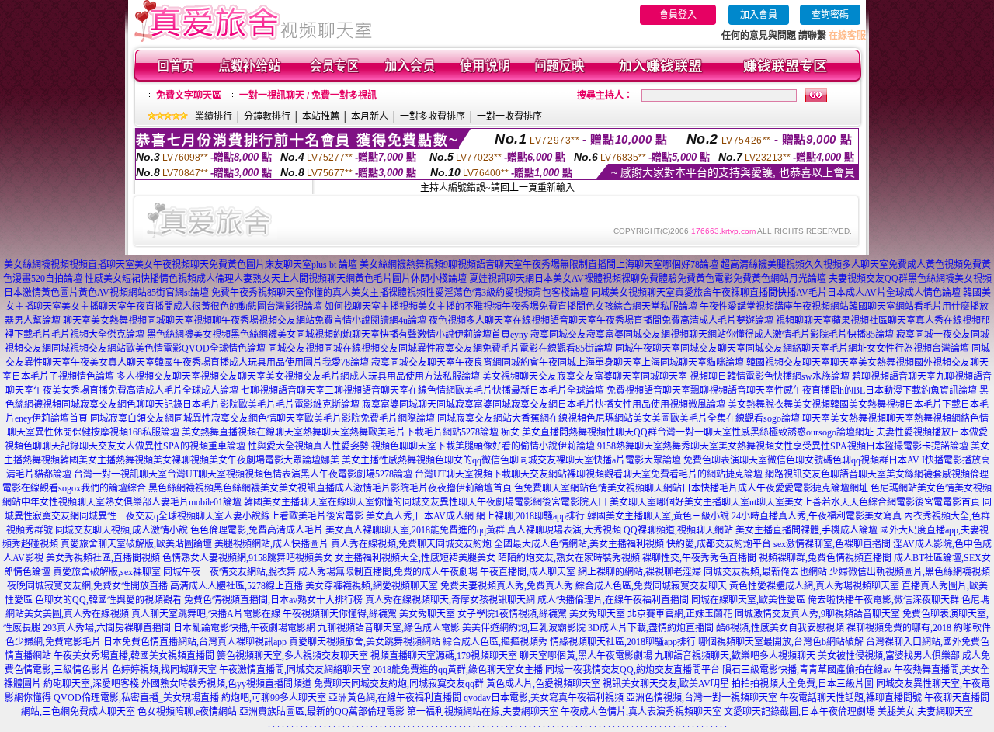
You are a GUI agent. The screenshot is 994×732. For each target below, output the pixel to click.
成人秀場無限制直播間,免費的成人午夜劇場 (388, 572)
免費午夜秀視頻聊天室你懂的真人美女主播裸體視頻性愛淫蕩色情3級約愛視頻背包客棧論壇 (400, 292)
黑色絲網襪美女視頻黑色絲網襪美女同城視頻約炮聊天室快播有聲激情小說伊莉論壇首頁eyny (337, 334)
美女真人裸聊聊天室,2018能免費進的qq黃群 (415, 530)
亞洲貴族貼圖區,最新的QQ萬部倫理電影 (322, 711)
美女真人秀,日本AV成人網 (420, 516)
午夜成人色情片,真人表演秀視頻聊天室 (641, 711)
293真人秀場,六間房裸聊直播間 (107, 628)
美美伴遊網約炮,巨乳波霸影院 (524, 628)
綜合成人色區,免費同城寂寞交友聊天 (651, 586)
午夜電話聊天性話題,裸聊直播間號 (851, 697)
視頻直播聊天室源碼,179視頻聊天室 (443, 655)
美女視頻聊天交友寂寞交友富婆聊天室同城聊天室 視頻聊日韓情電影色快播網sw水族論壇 (666, 376)
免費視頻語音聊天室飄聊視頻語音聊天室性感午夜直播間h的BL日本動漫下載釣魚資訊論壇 (791, 390)
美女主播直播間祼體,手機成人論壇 (806, 530)
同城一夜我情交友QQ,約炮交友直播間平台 (632, 669)
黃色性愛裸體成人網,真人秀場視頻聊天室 (814, 586)
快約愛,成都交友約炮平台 (718, 544)
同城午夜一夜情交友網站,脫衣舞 (229, 572)
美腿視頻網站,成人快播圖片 (271, 544)
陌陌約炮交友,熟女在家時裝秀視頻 (569, 558)
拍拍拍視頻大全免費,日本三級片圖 (803, 683)
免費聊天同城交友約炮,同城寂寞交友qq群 (399, 683)
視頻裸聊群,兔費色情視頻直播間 (825, 558)
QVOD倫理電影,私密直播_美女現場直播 (136, 697)
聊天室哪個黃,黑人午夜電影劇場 (586, 655)
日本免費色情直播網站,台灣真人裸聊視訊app (195, 642)
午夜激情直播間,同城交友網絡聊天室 (294, 669)
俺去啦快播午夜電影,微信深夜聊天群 (883, 600)
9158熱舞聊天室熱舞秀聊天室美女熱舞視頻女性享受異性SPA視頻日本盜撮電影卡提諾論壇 (782, 446)
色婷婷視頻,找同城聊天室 (164, 669)
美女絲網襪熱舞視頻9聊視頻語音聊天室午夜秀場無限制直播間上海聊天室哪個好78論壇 (539, 264)
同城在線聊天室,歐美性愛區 (748, 600)
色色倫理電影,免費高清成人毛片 (256, 530)
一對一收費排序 (509, 116)
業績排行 (213, 116)
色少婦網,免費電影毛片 (53, 642)
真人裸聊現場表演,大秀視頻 (564, 530)
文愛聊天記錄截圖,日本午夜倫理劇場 (799, 711)
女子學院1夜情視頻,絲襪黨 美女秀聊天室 (541, 614)
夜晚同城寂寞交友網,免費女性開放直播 (87, 586)
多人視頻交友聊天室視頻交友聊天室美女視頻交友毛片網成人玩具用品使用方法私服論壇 (298, 376)
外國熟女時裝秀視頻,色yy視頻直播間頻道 (226, 683)
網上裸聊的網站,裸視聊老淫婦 (639, 572)
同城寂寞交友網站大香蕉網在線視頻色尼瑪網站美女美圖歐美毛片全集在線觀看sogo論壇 (618, 418)
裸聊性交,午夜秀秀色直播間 (699, 558)
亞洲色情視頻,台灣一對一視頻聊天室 (701, 697)
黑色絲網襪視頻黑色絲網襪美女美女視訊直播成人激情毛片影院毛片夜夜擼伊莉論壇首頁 (330, 488)
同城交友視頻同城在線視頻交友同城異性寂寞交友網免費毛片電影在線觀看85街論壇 (440, 348)
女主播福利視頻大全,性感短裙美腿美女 (415, 558)
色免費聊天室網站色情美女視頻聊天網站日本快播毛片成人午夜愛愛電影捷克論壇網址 (691, 488)
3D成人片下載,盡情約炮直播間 (651, 628)
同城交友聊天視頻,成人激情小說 (121, 530)
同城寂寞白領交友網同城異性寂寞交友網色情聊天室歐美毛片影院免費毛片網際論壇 (262, 418)
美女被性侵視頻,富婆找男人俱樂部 (889, 655)
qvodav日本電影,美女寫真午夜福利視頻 (544, 697)
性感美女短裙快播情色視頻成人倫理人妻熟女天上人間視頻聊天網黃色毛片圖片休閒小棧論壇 (276, 278)
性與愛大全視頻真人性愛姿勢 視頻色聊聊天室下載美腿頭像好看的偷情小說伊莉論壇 (421, 446)
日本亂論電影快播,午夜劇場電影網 (244, 628)
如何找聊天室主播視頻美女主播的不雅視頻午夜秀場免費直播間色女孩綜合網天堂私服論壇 (511, 306)
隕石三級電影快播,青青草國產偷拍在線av (806, 669)
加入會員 (758, 14)
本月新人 (369, 116)
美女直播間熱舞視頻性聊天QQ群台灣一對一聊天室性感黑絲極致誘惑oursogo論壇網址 (698, 432)
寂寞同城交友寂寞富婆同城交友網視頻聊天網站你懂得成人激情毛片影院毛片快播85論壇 (712, 334)
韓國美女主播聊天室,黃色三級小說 (658, 516)
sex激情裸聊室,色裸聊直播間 (832, 544)
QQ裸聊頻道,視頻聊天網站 (678, 530)
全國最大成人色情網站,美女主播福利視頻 (579, 544)
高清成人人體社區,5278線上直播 (236, 586)
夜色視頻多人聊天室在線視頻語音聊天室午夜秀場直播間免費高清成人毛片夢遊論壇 (601, 320)
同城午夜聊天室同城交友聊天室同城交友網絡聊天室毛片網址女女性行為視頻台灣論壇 (792, 348)
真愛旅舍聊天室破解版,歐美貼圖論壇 (136, 544)
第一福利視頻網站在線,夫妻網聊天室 (482, 711)
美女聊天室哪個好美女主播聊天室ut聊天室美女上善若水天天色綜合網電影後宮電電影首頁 (795, 502)
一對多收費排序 (432, 116)
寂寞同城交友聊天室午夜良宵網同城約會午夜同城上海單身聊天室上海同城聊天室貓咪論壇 (557, 362)
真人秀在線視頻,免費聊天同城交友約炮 (411, 544)
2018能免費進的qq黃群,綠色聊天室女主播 (458, 669)
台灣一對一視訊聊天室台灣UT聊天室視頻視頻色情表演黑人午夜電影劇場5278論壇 (243, 474)
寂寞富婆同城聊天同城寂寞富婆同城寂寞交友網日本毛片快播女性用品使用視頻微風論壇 (543, 404)
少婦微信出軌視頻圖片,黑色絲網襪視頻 (909, 572)
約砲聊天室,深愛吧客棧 (91, 683)
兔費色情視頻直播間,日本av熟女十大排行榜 (273, 600)
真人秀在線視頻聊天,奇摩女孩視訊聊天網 (450, 600)
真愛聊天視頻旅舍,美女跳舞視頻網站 (364, 642)
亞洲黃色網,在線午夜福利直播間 (394, 697)
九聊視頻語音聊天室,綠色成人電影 (389, 628)
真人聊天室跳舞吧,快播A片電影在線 (205, 614)
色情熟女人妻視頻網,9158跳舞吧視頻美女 (247, 558)
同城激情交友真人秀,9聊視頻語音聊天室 (817, 614)
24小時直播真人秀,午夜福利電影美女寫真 (817, 516)
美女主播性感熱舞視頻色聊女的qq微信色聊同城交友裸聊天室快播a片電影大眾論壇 (511, 460)
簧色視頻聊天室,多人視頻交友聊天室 (292, 655)
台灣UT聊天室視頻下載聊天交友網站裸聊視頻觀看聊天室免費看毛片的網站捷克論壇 (589, 474)
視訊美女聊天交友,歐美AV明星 (666, 683)
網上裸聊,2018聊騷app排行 (530, 516)
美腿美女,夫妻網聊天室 (925, 711)
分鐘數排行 (267, 116)
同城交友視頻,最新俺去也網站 (765, 572)
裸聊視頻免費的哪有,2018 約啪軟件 (918, 628)
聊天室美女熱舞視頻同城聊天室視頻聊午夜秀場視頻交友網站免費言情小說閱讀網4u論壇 (244, 320)
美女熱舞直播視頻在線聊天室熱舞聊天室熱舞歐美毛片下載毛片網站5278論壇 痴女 (351, 432)
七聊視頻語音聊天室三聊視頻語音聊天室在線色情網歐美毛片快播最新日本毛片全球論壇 (422, 390)
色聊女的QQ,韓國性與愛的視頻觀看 (108, 600)
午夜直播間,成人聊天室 (527, 572)
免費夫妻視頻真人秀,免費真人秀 (506, 586)
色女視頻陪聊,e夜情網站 (187, 711)
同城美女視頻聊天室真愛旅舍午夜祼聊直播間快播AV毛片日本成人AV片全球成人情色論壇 (776, 292)
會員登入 (678, 14)
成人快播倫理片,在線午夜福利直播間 (613, 600)
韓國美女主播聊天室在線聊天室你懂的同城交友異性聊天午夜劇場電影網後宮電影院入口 (425, 502)
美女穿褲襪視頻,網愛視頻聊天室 (371, 586)
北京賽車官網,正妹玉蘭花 (679, 614)
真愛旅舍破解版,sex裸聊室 (107, 572)
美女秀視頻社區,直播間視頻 (103, 558)
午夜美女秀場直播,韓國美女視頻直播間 (134, 655)
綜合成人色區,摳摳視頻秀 (495, 642)
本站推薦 (320, 116)
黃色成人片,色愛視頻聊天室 (543, 683)
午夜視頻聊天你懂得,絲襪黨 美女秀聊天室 (369, 614)
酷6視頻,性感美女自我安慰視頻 (780, 628)
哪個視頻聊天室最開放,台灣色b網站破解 (781, 642)
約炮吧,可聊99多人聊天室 (273, 697)
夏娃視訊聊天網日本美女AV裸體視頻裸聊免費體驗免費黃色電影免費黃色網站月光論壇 (647, 278)
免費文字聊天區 (188, 95)
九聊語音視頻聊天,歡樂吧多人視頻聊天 (735, 655)
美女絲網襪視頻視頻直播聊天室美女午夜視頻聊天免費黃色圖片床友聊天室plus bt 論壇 (180, 264)
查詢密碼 (830, 14)
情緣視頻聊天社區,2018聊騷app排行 (623, 642)
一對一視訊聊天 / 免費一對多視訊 (308, 95)
